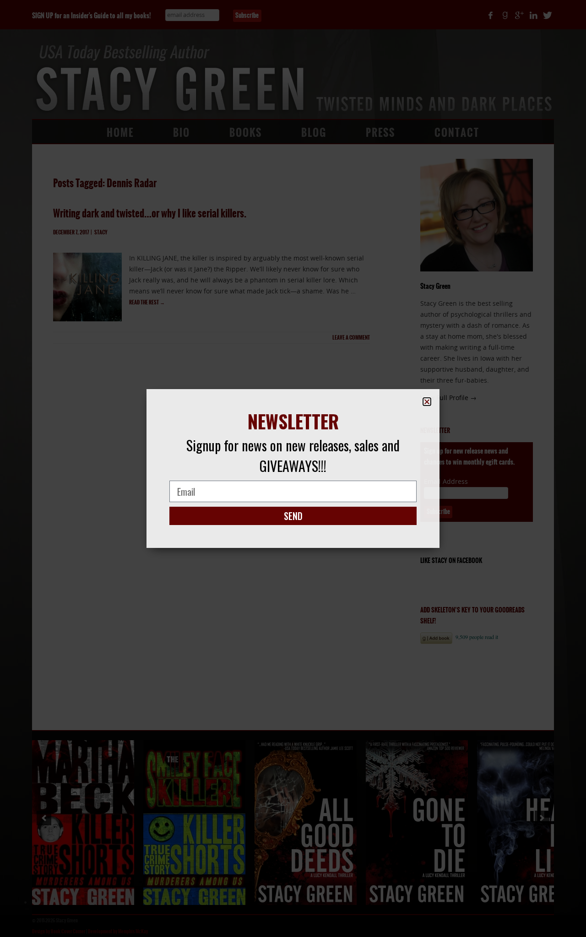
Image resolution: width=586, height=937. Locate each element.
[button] (426, 401)
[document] (293, 468)
